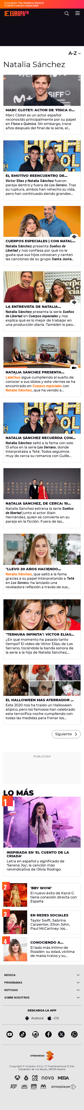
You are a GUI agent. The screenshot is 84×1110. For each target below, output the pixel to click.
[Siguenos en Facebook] (48, 1036)
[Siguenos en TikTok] (22, 1036)
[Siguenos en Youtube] (9, 1036)
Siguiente (63, 734)
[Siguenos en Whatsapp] (74, 1036)
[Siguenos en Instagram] (35, 1036)
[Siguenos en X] (61, 1036)
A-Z (73, 53)
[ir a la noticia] (42, 90)
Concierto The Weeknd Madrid (24, 3)
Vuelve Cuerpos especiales (21, 5)
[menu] (77, 13)
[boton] (61, 975)
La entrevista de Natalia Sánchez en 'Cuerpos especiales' (40, 308)
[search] (67, 13)
